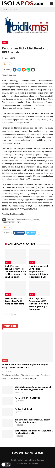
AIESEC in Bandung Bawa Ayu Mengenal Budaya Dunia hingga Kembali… (33, 388)
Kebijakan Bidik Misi (24, 220)
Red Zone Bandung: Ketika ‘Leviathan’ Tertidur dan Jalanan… (32, 421)
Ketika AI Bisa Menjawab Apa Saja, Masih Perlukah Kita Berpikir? (34, 432)
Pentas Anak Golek (23, 409)
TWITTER (29, 453)
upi (18, 223)
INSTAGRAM (17, 453)
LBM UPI (36, 220)
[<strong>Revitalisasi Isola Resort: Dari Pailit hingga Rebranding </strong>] (15, 288)
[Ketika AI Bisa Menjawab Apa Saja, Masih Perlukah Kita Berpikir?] (7, 434)
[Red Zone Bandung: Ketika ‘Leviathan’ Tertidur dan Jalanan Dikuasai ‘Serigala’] (7, 423)
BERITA (5, 43)
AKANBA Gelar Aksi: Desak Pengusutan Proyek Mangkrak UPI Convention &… (25, 366)
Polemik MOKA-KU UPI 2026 (27, 398)
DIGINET (35, 464)
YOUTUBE (39, 453)
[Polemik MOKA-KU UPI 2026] (7, 401)
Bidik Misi (11, 220)
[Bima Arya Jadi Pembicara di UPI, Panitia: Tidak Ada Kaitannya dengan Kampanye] (39, 288)
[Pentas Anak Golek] (7, 412)
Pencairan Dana (8, 223)
